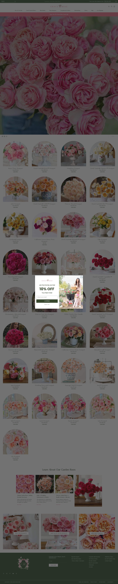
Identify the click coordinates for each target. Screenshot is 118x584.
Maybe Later (47, 304)
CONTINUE (47, 301)
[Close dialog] (81, 277)
